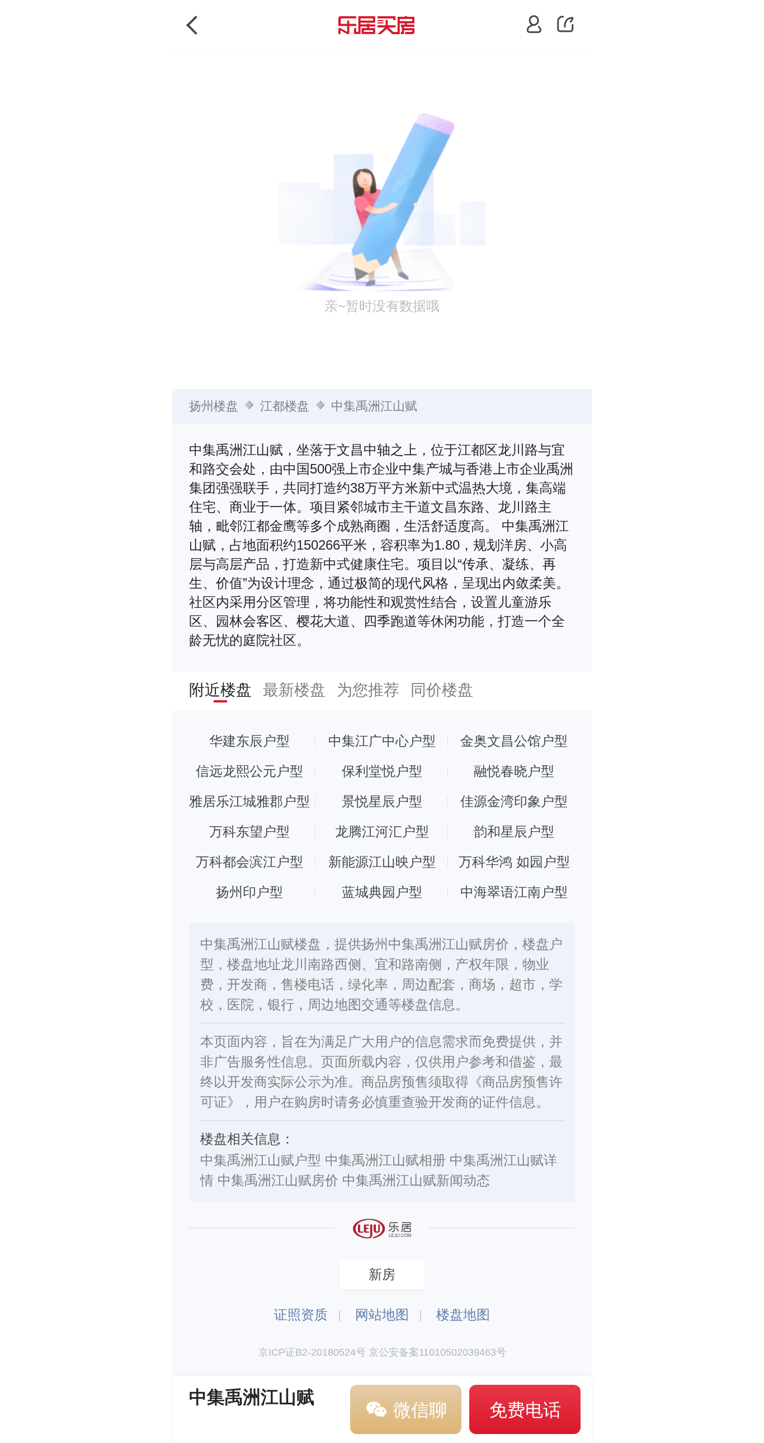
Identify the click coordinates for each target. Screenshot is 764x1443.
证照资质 (301, 1314)
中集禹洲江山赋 (374, 406)
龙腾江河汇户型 (382, 831)
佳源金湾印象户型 (514, 801)
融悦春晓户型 (514, 771)
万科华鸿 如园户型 (514, 861)
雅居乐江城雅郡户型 (249, 801)
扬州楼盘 (213, 406)
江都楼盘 (284, 406)
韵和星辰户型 (514, 831)
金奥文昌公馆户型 (514, 740)
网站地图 (382, 1314)
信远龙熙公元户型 (249, 771)
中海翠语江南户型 (514, 891)
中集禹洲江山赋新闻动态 (416, 1180)
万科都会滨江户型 (249, 861)
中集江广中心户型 (382, 740)
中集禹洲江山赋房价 (278, 1180)
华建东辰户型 (249, 740)
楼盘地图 (463, 1314)
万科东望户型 (249, 831)
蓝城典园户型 (382, 891)
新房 (382, 1274)
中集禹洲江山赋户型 (260, 1160)
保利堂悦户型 (382, 771)
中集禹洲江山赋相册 (385, 1160)
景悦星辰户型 (382, 801)
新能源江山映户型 (382, 861)
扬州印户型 (249, 891)
